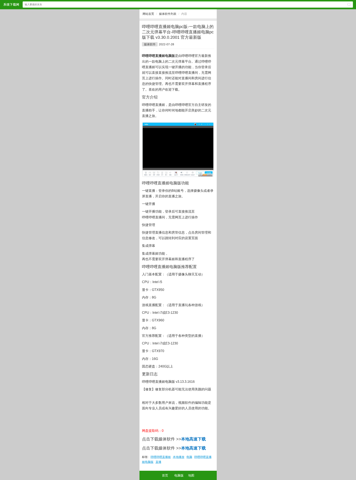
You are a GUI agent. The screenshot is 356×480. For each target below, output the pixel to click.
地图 (191, 475)
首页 (165, 475)
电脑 (189, 457)
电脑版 (179, 475)
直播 (158, 462)
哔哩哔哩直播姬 (161, 457)
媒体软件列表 (167, 13)
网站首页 (148, 13)
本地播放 (178, 457)
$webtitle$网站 (11, 4)
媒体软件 (150, 44)
